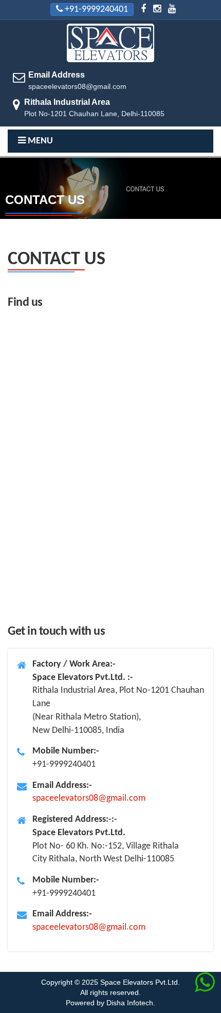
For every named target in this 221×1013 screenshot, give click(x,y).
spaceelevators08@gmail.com (77, 86)
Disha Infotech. (130, 1003)
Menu (39, 141)
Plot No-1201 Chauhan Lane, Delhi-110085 (94, 108)
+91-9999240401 (96, 9)
